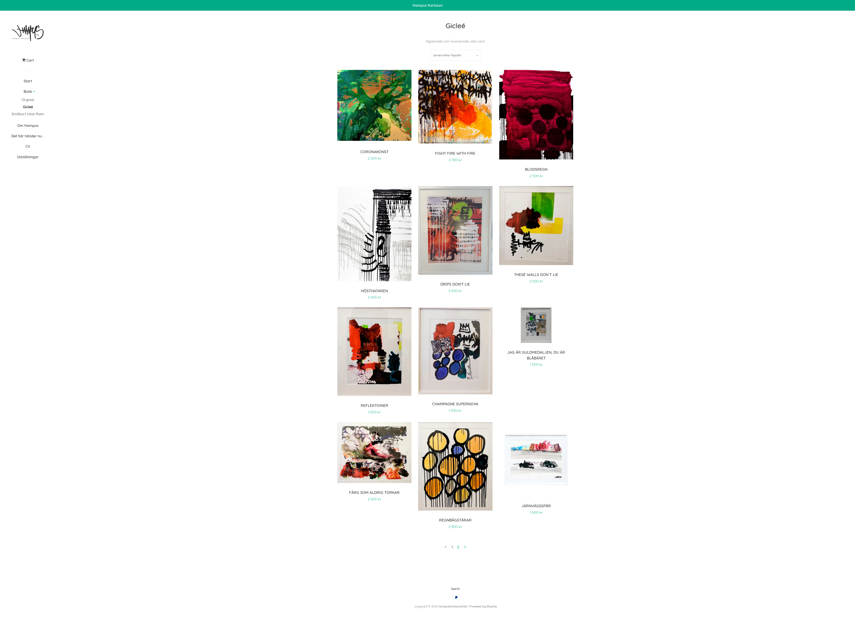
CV (28, 146)
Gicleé (28, 107)
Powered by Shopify (483, 606)
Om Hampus (28, 125)
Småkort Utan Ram (28, 114)
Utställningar (28, 157)
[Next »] (465, 547)
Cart (30, 60)
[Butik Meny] (34, 92)
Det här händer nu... (27, 136)
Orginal (28, 99)
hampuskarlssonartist (453, 606)
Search (455, 589)
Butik (28, 91)
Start (28, 81)
